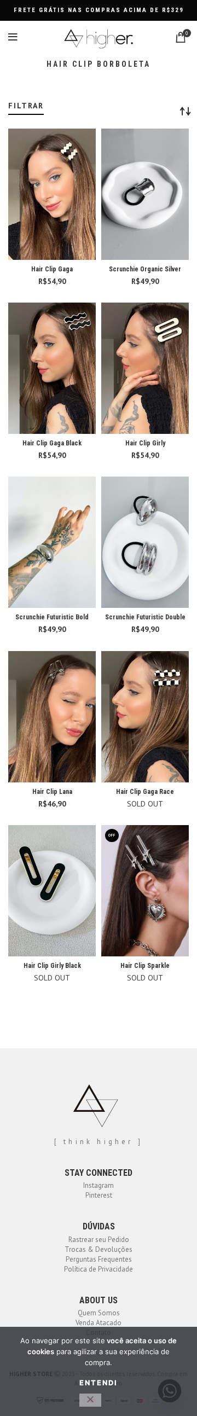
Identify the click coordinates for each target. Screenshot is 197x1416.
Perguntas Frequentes (99, 1259)
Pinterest (98, 1195)
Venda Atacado (98, 1322)
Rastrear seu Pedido (98, 1239)
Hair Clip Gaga (52, 269)
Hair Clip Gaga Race (145, 792)
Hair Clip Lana (52, 792)
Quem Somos (99, 1313)
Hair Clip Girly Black (52, 966)
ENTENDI (98, 1382)
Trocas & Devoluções (98, 1249)
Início (15, 97)
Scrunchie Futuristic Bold (52, 617)
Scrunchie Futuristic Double (145, 617)
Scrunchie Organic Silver (145, 269)
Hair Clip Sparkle (145, 966)
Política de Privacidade (98, 1269)
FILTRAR (26, 105)
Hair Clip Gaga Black (52, 443)
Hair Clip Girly (145, 443)
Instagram (98, 1185)
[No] (90, 1400)
